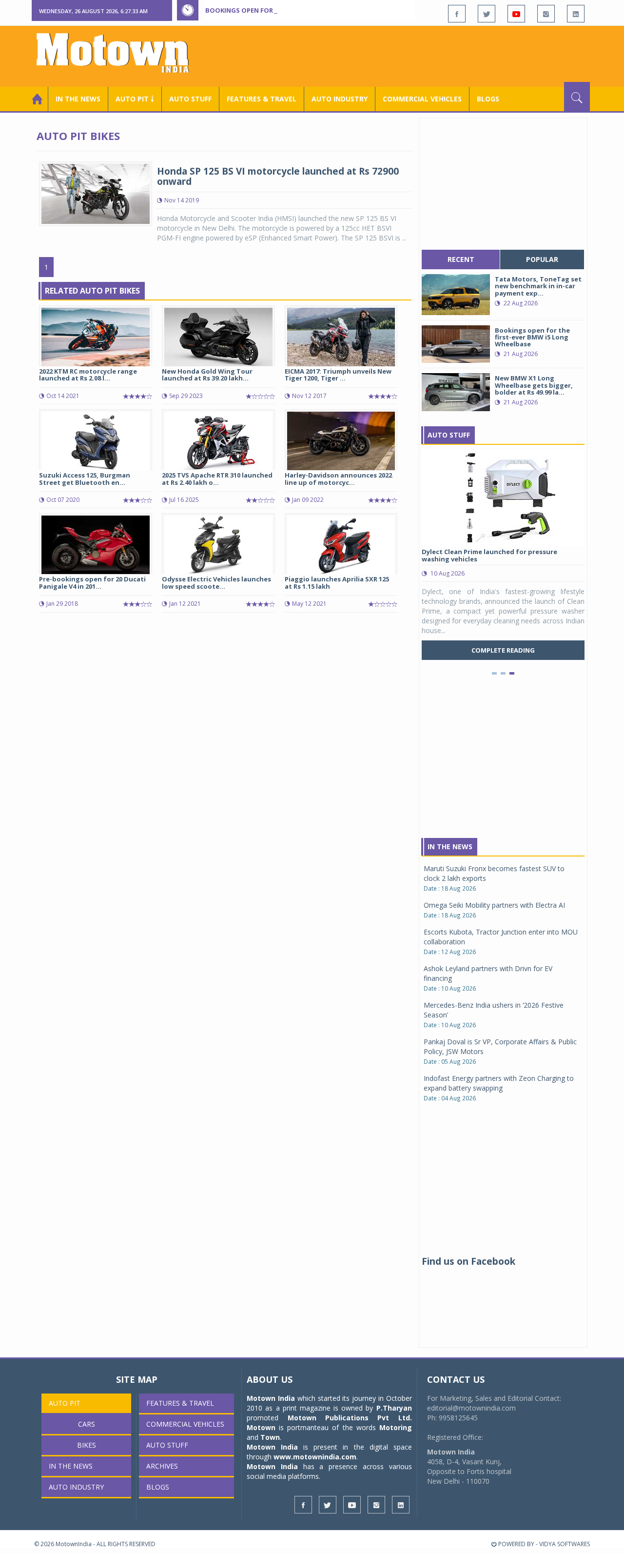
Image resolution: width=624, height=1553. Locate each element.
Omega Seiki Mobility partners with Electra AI (494, 905)
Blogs (488, 98)
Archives (162, 1466)
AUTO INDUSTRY (340, 98)
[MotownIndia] (119, 53)
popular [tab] (542, 259)
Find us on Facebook (468, 1261)
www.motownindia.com (314, 1456)
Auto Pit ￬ (135, 98)
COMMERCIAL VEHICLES (422, 98)
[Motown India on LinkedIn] (576, 13)
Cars (86, 1424)
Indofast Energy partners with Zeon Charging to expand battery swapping (499, 1083)
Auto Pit (64, 1403)
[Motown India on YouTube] (516, 13)
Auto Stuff (190, 98)
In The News (450, 846)
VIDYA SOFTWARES (564, 1544)
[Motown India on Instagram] (546, 13)
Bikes (86, 1445)
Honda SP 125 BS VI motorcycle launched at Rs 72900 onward (278, 176)
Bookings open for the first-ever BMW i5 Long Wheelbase (306, 10)
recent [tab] (461, 259)
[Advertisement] (412, 55)
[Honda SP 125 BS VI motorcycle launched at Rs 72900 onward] (95, 193)
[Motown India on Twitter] (486, 13)
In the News (78, 98)
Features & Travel (261, 98)
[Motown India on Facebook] (457, 13)
